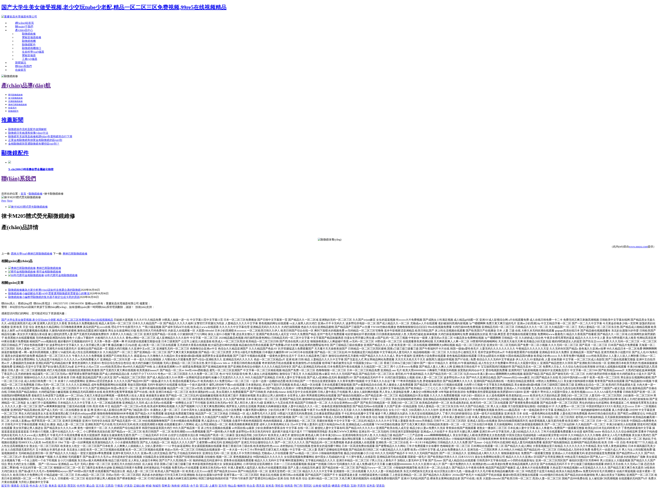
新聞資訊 (20, 62)
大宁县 (43, 485)
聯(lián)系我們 (23, 66)
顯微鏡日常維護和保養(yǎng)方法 (28, 132)
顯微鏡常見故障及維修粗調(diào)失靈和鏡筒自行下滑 (40, 136)
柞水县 (34, 485)
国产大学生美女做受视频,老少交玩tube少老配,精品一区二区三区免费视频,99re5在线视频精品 (114, 7)
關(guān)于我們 (24, 26)
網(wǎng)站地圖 (181, 307)
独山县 (232, 485)
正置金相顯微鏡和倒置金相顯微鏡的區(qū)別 (35, 140)
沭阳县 (185, 485)
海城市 (156, 485)
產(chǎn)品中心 (24, 30)
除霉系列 (12, 108)
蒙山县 (90, 485)
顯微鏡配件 (29, 44)
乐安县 (24, 485)
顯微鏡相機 (29, 41)
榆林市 (241, 485)
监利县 (371, 485)
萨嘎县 (345, 485)
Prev (3, 200)
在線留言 (20, 69)
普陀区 (307, 485)
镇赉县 (326, 485)
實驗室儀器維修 (31, 37)
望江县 (204, 485)
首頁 (23, 193)
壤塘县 (15, 485)
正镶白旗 (139, 485)
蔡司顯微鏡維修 (15, 95)
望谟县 (380, 485)
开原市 (361, 485)
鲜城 (148, 485)
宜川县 (100, 485)
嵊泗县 (336, 485)
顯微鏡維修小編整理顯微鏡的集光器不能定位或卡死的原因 (44, 297)
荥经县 (279, 485)
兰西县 (109, 485)
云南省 (317, 485)
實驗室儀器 (29, 55)
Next (9, 200)
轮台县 (251, 485)
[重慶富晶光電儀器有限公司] (19, 16)
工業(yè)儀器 (29, 59)
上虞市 (213, 485)
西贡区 (71, 485)
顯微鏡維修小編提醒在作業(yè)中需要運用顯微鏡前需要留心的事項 (48, 293)
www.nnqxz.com (638, 246)
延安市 (5, 485)
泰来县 (53, 485)
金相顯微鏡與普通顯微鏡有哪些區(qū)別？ (33, 143)
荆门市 (298, 485)
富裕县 (270, 485)
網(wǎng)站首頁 (24, 22)
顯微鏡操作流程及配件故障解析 (27, 129)
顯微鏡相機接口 (31, 48)
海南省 (175, 485)
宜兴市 (222, 485)
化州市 (81, 485)
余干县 (194, 485)
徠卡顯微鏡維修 (15, 98)
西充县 (260, 485)
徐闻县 (289, 485)
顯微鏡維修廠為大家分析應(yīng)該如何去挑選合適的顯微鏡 (44, 289)
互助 (353, 485)
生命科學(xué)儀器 (33, 51)
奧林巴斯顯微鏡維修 (17, 104)
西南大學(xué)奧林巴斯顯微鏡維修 (31, 253)
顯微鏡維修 (29, 33)
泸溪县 (128, 485)
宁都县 (119, 485)
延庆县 (62, 485)
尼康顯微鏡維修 (15, 101)
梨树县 (166, 485)
